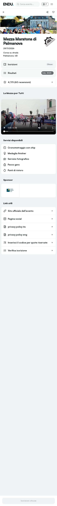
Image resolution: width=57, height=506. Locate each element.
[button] (28, 82)
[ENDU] (8, 4)
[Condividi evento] (47, 12)
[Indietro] (3, 12)
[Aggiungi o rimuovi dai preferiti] (53, 12)
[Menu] (52, 4)
